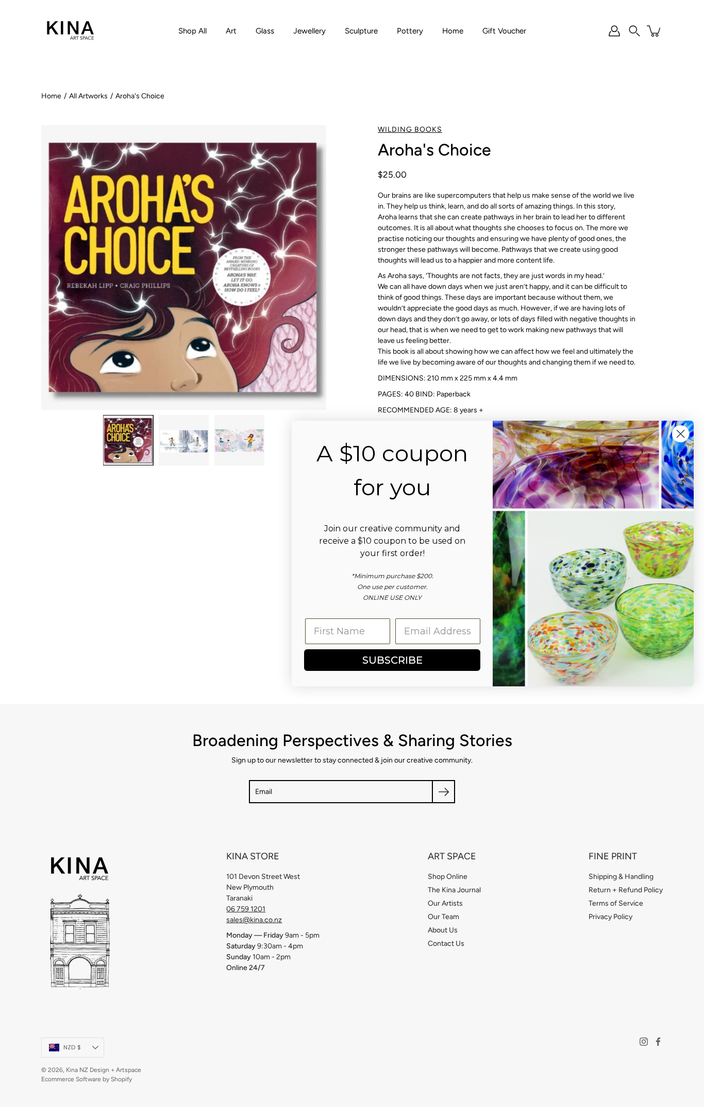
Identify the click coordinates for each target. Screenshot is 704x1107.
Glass (265, 31)
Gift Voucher (504, 31)
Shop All (192, 31)
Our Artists (445, 903)
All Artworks (88, 96)
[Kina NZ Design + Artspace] (70, 31)
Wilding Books (410, 129)
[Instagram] (643, 1041)
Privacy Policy (610, 916)
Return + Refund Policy (626, 890)
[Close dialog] (681, 434)
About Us (443, 930)
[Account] (614, 31)
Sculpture (361, 31)
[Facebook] (658, 1041)
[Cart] (654, 31)
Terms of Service (616, 903)
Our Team (443, 916)
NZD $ (72, 1047)
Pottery (410, 31)
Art (231, 31)
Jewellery (309, 31)
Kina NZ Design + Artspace (103, 1070)
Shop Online (447, 876)
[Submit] (443, 791)
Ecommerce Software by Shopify (86, 1079)
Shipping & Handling (621, 876)
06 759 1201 (245, 909)
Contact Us (446, 943)
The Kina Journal (454, 890)
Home (452, 31)
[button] (634, 31)
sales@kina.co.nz (254, 919)
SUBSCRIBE (392, 660)
